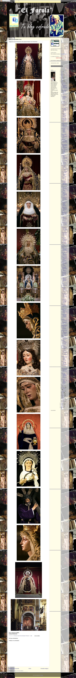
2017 (62, 78)
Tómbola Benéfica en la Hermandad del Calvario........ (64, 104)
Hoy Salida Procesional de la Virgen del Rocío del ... (64, 141)
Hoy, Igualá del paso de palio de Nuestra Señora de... (64, 204)
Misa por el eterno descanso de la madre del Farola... (64, 157)
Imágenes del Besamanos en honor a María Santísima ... (64, 258)
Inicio (30, 668)
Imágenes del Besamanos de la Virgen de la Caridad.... (64, 263)
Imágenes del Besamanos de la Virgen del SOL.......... (64, 120)
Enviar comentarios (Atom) (18, 670)
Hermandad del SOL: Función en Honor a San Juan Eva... (64, 125)
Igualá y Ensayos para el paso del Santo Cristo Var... (64, 342)
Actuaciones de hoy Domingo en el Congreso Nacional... (64, 332)
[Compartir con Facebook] (38, 635)
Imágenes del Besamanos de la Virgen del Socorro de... (64, 224)
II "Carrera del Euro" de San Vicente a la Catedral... (64, 188)
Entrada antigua (44, 668)
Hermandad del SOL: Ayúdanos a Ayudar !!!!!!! (64, 254)
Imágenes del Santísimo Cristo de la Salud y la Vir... (64, 280)
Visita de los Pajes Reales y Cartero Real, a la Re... (64, 110)
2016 (62, 80)
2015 (62, 81)
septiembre (64, 388)
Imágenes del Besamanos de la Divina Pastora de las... (64, 234)
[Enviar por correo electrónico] (34, 635)
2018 (62, 77)
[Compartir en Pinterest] (39, 635)
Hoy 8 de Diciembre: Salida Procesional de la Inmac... (64, 289)
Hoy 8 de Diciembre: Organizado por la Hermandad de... (64, 295)
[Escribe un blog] (36, 635)
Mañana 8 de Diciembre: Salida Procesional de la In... (64, 311)
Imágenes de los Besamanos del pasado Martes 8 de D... (64, 249)
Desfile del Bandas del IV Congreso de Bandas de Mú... (64, 301)
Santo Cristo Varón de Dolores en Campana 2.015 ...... (64, 115)
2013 (62, 404)
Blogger (41, 675)
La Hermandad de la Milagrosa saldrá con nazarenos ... (64, 162)
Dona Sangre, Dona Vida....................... (64, 178)
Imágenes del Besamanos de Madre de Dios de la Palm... (64, 209)
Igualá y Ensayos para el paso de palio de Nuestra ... (64, 347)
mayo (63, 395)
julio (63, 392)
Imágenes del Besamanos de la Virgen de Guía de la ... (64, 229)
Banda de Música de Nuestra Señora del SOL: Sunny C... (64, 183)
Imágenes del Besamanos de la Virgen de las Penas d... (64, 214)
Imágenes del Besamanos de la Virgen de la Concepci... (64, 219)
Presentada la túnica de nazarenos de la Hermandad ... (64, 92)
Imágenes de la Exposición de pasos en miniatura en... (64, 316)
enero (63, 401)
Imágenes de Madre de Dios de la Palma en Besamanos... (64, 274)
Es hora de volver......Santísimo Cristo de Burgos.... (64, 381)
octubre (63, 387)
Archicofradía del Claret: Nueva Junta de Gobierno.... (64, 268)
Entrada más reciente (14, 668)
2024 (62, 71)
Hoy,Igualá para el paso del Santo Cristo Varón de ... (64, 199)
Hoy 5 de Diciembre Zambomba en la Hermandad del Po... (64, 375)
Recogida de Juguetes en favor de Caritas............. (64, 98)
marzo (63, 398)
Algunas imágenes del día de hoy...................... (64, 306)
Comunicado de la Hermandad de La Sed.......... (64, 136)
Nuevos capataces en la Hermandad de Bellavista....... (64, 364)
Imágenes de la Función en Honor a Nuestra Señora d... (64, 358)
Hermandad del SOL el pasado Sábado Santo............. (64, 152)
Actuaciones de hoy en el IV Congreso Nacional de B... (64, 370)
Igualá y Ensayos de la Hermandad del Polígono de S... (64, 321)
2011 (62, 407)
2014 (62, 403)
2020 (62, 74)
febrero (63, 399)
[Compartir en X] (37, 635)
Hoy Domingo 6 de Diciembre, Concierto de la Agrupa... (64, 337)
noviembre (64, 384)
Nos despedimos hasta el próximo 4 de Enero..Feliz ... (64, 86)
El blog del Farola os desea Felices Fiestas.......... (64, 130)
